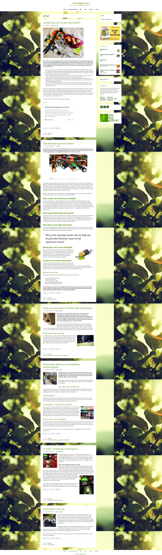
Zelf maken (50, 133)
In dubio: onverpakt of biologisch (60, 448)
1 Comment (58, 146)
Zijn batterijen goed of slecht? (58, 143)
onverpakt (61, 500)
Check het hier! (46, 188)
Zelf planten (103, 98)
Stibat (55, 188)
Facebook (68, 99)
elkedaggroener (81, 3)
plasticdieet (56, 355)
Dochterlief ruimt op (53, 509)
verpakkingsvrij (65, 355)
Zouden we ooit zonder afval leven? (61, 22)
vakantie (60, 355)
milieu (52, 299)
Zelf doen (50, 297)
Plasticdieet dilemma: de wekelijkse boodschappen (61, 366)
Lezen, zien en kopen (112, 98)
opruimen (52, 544)
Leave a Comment (54, 25)
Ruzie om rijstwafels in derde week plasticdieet (67, 308)
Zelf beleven (103, 100)
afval (49, 134)
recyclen (55, 299)
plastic (52, 355)
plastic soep (56, 439)
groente (56, 500)
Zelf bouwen (110, 97)
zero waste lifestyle (64, 62)
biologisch (53, 500)
